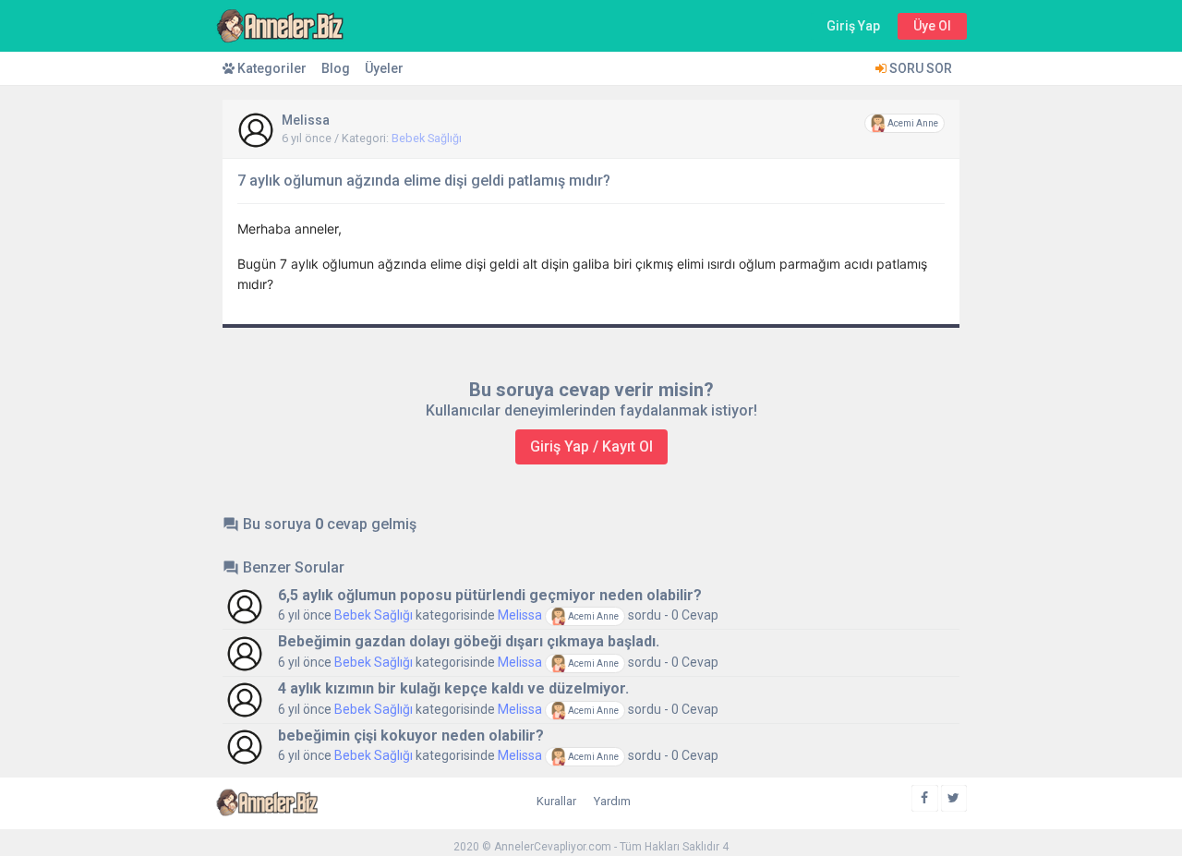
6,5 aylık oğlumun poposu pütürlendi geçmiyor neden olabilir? (490, 595)
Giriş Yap (853, 25)
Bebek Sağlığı (427, 138)
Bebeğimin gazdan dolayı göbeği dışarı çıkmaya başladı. (468, 641)
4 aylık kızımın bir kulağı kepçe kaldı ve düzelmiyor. (453, 688)
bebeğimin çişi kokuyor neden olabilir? (411, 735)
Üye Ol (932, 25)
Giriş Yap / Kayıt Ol (591, 446)
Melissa (306, 120)
